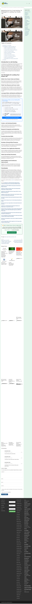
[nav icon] (29, 3)
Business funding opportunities (27, 506)
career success (26, 510)
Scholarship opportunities (28, 586)
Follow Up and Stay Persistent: (9, 57)
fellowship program (26, 521)
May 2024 (18, 537)
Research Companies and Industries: (9, 52)
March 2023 (18, 562)
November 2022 (19, 569)
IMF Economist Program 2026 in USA (19, 318)
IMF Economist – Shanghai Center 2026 (4, 380)
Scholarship (25, 584)
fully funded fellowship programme (27, 534)
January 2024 (19, 544)
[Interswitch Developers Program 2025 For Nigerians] (12, 349)
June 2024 (18, 535)
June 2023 (18, 557)
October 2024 (19, 528)
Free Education (26, 525)
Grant (25, 566)
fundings (28, 565)
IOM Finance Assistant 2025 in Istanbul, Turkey (4, 263)
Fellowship (26, 513)
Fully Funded (26, 529)
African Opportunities (27, 503)
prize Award (26, 583)
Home (2, 7)
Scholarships (3, 510)
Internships (2, 507)
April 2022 (18, 582)
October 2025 (19, 507)
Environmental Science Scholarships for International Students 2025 (18, 444)
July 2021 (18, 596)
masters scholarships (26, 579)
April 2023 (18, 560)
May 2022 (18, 580)
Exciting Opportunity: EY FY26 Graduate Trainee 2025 (11, 264)
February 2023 (19, 564)
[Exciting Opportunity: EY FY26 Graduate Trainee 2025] (12, 260)
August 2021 (18, 594)
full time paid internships (27, 527)
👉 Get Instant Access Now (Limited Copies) (12, 117)
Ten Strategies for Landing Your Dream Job (9, 46)
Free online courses (26, 526)
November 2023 (19, 548)
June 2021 (18, 598)
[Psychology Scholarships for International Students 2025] (12, 412)
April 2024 (18, 539)
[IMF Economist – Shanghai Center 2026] (4, 349)
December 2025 (19, 503)
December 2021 (19, 589)
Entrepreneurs (26, 512)
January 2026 (19, 501)
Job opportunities (27, 575)
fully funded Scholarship (27, 544)
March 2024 (18, 541)
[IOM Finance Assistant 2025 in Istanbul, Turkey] (4, 260)
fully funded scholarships (26, 548)
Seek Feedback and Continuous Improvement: (11, 58)
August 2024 (18, 532)
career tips (12, 236)
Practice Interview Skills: (8, 53)
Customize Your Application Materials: (10, 56)
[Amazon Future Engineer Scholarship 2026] (19, 349)
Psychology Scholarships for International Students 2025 (11, 443)
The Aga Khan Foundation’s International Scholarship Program (27, 33)
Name (2, 478)
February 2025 (19, 521)
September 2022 (19, 573)
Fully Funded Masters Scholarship (26, 540)
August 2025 (18, 510)
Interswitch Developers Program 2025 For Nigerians (12, 380)
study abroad (26, 591)
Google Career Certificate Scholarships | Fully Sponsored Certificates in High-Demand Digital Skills (4, 254)
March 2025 (18, 519)
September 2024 (19, 530)
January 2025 (19, 523)
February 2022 (19, 585)
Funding (25, 565)
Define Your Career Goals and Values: (9, 47)
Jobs (15, 236)
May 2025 (18, 516)
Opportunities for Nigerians (27, 581)
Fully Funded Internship (26, 537)
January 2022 (19, 587)
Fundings (2, 505)
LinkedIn (12, 179)
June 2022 (18, 578)
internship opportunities (27, 569)
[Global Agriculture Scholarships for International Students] (12, 248)
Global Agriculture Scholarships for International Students (12, 252)
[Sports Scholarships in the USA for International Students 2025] (4, 412)
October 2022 (19, 571)
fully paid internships (26, 563)
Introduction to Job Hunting (7, 45)
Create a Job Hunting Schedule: (9, 51)
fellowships (26, 523)
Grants (27, 566)
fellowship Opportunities (27, 518)
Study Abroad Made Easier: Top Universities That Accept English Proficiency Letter (19, 253)
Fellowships (3, 501)
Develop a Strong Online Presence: (9, 54)
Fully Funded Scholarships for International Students (27, 554)
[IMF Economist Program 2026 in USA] (19, 287)
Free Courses (3, 503)
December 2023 (19, 546)
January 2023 (19, 566)
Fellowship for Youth (27, 515)
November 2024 (19, 526)
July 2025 (18, 512)
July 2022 (18, 576)
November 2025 (19, 505)
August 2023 (18, 553)
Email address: (11, 507)
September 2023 (19, 551)
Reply (21, 452)
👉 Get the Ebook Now (12, 232)
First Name (10, 500)
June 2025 (18, 514)
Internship (26, 567)
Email (2, 482)
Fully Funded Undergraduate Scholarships (26, 560)
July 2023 (18, 555)
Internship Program (26, 572)
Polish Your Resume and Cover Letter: (10, 48)
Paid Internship (26, 582)
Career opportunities (8, 236)
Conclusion (4, 59)
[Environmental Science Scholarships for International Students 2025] (19, 412)
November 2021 (19, 591)
